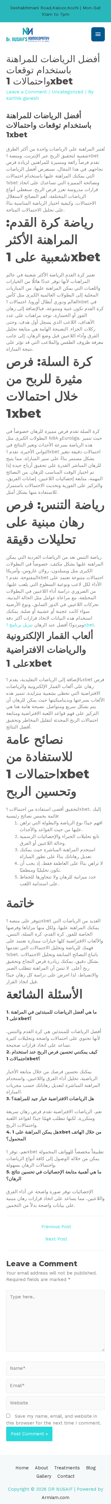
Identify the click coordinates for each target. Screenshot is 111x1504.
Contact (66, 1476)
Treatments (67, 1468)
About (41, 1468)
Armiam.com (55, 1497)
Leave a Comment (26, 92)
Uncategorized (67, 92)
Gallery (43, 1476)
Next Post (56, 1239)
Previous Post (56, 1226)
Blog (91, 1468)
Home (22, 1468)
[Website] (55, 1404)
